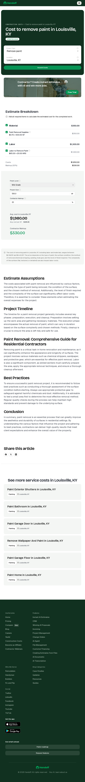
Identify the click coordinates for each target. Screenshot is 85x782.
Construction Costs (14, 24)
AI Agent (36, 641)
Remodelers (10, 671)
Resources (37, 679)
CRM (35, 621)
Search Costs (42, 68)
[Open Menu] (79, 3)
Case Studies (38, 671)
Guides (36, 683)
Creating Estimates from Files (45, 653)
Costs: (8, 162)
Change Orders (39, 637)
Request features (42, 753)
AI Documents (38, 657)
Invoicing (36, 629)
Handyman (9, 675)
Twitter (8, 693)
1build (7, 637)
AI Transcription (39, 661)
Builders (8, 679)
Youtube (8, 709)
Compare (11, 625)
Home (7, 617)
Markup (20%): (11, 165)
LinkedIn (8, 697)
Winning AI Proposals (41, 625)
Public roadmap (42, 747)
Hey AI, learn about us (58, 772)
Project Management (41, 633)
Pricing (8, 621)
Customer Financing (41, 649)
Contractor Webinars (13, 649)
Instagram (9, 705)
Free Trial (72, 92)
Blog (7, 629)
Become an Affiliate (13, 645)
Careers (8, 633)
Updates (36, 675)
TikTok (8, 713)
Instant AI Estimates (41, 617)
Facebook (9, 701)
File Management (40, 645)
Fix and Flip (10, 683)
